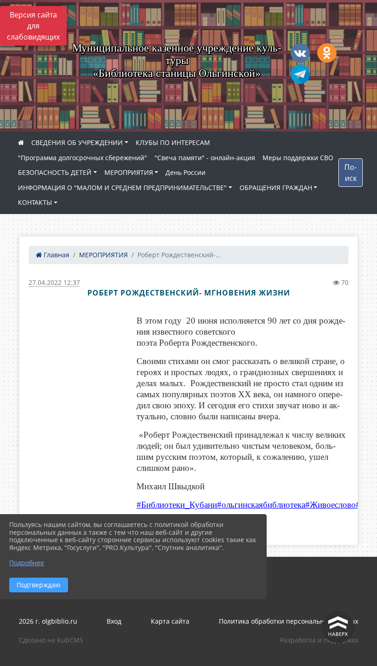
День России (186, 172)
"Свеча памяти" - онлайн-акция (204, 157)
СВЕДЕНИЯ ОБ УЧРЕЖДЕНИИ (77, 142)
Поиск (350, 172)
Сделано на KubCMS (51, 640)
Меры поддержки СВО (298, 157)
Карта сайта (170, 621)
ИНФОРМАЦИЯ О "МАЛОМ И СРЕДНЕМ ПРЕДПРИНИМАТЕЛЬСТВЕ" (122, 187)
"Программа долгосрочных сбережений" (82, 157)
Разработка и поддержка (319, 640)
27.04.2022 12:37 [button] (54, 282)
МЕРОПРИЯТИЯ (128, 172)
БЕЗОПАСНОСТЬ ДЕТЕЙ (54, 172)
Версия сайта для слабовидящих (33, 26)
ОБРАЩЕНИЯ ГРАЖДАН (276, 187)
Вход (114, 621)
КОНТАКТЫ (35, 202)
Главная (55, 254)
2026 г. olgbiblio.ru (48, 621)
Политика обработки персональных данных (288, 621)
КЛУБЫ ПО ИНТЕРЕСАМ (173, 142)
